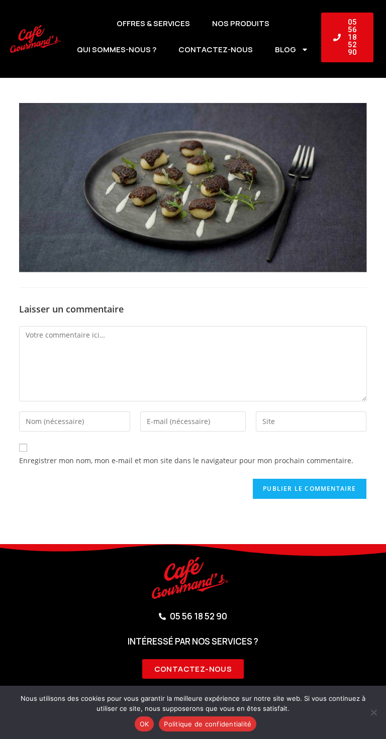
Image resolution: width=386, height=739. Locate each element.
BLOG (285, 49)
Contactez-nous (215, 49)
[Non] (373, 712)
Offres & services (153, 23)
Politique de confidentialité (207, 724)
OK (144, 724)
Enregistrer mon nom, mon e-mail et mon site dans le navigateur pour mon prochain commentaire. (186, 460)
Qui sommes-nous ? (116, 49)
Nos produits (240, 23)
